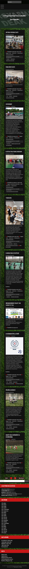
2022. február (4, 518)
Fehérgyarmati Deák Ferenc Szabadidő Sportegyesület (12, 57)
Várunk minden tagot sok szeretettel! (13, 304)
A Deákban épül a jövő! (12, 334)
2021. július (3, 525)
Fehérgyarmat (20, 53)
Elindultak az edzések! (12, 253)
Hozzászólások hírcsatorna (7, 559)
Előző (6, 478)
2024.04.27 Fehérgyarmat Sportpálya (9, 494)
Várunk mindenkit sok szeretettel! (12, 191)
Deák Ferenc (14, 53)
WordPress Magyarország (6, 560)
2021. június (3, 526)
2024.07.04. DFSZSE (5, 489)
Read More (8, 286)
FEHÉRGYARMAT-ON (5, 490)
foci (7, 96)
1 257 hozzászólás (19, 383)
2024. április (3, 507)
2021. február (4, 531)
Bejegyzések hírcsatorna (6, 557)
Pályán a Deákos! (10, 390)
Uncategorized (15, 136)
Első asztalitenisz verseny (14, 152)
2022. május (3, 514)
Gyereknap (9, 104)
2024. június (3, 504)
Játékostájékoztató (12, 32)
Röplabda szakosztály (16, 289)
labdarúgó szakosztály (10, 60)
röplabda (8, 296)
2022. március (4, 517)
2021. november (4, 520)
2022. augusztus (4, 511)
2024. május (3, 506)
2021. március (4, 529)
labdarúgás (13, 59)
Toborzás (9, 198)
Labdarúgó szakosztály (16, 51)
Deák (10, 53)
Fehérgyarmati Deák (9, 54)
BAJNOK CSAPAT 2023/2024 (6, 495)
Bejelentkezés (4, 556)
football (8, 59)
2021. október (4, 521)
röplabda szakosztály (15, 296)
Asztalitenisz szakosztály (17, 182)
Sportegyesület (9, 145)
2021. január (3, 532)
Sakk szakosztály (15, 236)
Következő (21, 478)
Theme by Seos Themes (17, 567)
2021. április (3, 528)
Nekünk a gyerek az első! (16, 143)
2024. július (3, 503)
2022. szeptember (5, 509)
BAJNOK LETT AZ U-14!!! (6, 492)
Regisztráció (4, 554)
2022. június (3, 512)
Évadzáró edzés (10, 67)
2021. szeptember (5, 523)
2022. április (3, 515)
